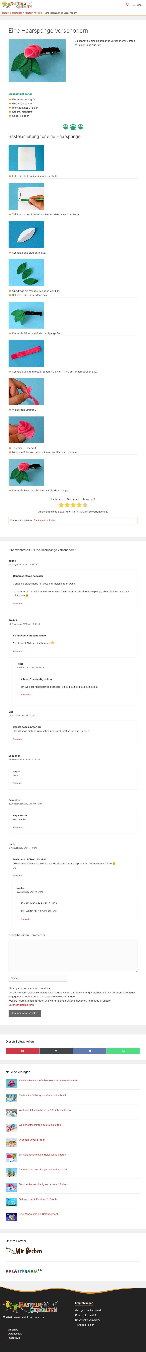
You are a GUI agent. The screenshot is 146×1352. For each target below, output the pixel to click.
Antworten (18, 603)
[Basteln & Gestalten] (16, 5)
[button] (128, 5)
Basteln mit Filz (46, 520)
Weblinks (13, 1329)
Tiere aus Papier (84, 1324)
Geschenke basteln (86, 1315)
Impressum (14, 1337)
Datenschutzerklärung (21, 1004)
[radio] (61, 505)
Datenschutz (15, 1333)
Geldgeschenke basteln (88, 1310)
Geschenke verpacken (88, 1320)
